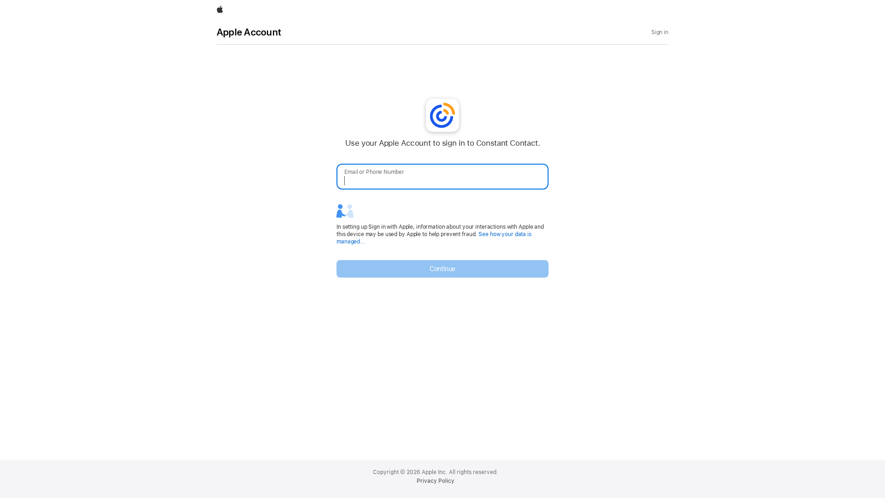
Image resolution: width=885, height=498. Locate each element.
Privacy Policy (435, 481)
